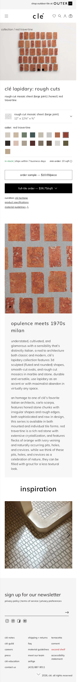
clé (50, 675)
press (8, 655)
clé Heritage (21, 197)
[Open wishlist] (54, 16)
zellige (31, 661)
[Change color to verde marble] (33, 135)
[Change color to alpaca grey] (24, 143)
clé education (12, 661)
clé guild (9, 643)
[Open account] (65, 16)
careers (9, 649)
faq (30, 643)
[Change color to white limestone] (8, 135)
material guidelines (15, 206)
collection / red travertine (17, 29)
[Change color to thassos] (57, 143)
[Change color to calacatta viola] (8, 151)
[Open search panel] (59, 16)
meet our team (36, 655)
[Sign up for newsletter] (38, 613)
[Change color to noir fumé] (8, 143)
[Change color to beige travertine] (16, 135)
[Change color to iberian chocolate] (49, 143)
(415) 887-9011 (36, 667)
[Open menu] (6, 16)
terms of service (29, 600)
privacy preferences (51, 600)
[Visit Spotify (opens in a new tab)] (25, 620)
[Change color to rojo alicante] (57, 135)
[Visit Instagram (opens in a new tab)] (7, 620)
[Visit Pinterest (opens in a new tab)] (13, 620)
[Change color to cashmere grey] (41, 143)
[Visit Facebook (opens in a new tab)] (19, 620)
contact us (10, 667)
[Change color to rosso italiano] (33, 143)
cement (55, 643)
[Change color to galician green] (66, 143)
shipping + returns (38, 637)
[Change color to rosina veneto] (16, 143)
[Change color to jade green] (24, 135)
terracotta (56, 637)
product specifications (17, 202)
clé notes (10, 637)
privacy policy (12, 600)
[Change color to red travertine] (66, 135)
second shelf (58, 649)
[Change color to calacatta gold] (41, 135)
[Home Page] (38, 16)
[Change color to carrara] (49, 135)
